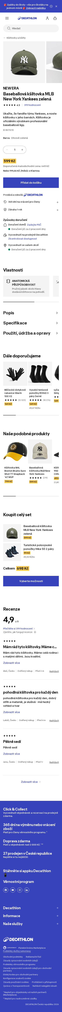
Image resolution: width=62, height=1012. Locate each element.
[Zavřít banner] (56, 6)
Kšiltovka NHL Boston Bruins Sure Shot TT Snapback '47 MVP (15, 472)
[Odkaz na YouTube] (12, 890)
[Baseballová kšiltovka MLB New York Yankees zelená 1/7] (24, 62)
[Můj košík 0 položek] (55, 18)
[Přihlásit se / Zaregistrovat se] (47, 18)
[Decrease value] (7, 150)
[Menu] (7, 18)
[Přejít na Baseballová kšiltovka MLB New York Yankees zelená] (12, 533)
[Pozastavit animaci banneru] (51, 6)
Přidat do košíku (31, 182)
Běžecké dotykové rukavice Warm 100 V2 (15, 392)
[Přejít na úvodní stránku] (27, 18)
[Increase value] (22, 150)
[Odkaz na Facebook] (5, 890)
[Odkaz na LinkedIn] (26, 890)
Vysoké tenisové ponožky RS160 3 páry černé (39, 392)
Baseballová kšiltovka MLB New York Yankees (40, 470)
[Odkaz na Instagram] (19, 890)
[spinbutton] (14, 150)
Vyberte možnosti (31, 581)
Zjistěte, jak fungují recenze (17, 632)
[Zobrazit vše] (4, 38)
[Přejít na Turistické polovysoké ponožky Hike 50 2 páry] (12, 552)
